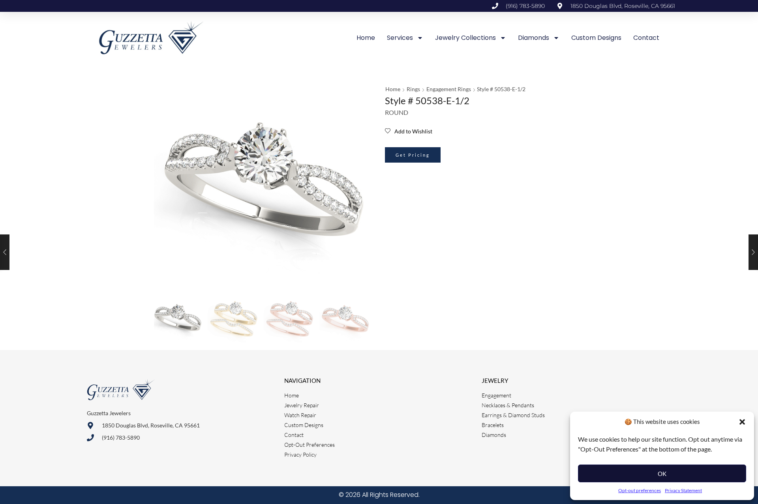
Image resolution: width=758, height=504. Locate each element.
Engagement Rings (448, 89)
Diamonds (533, 37)
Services (400, 37)
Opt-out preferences (639, 490)
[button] (742, 422)
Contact (646, 37)
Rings (413, 89)
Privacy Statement (683, 490)
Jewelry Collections (465, 37)
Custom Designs (596, 37)
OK (662, 473)
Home (365, 37)
